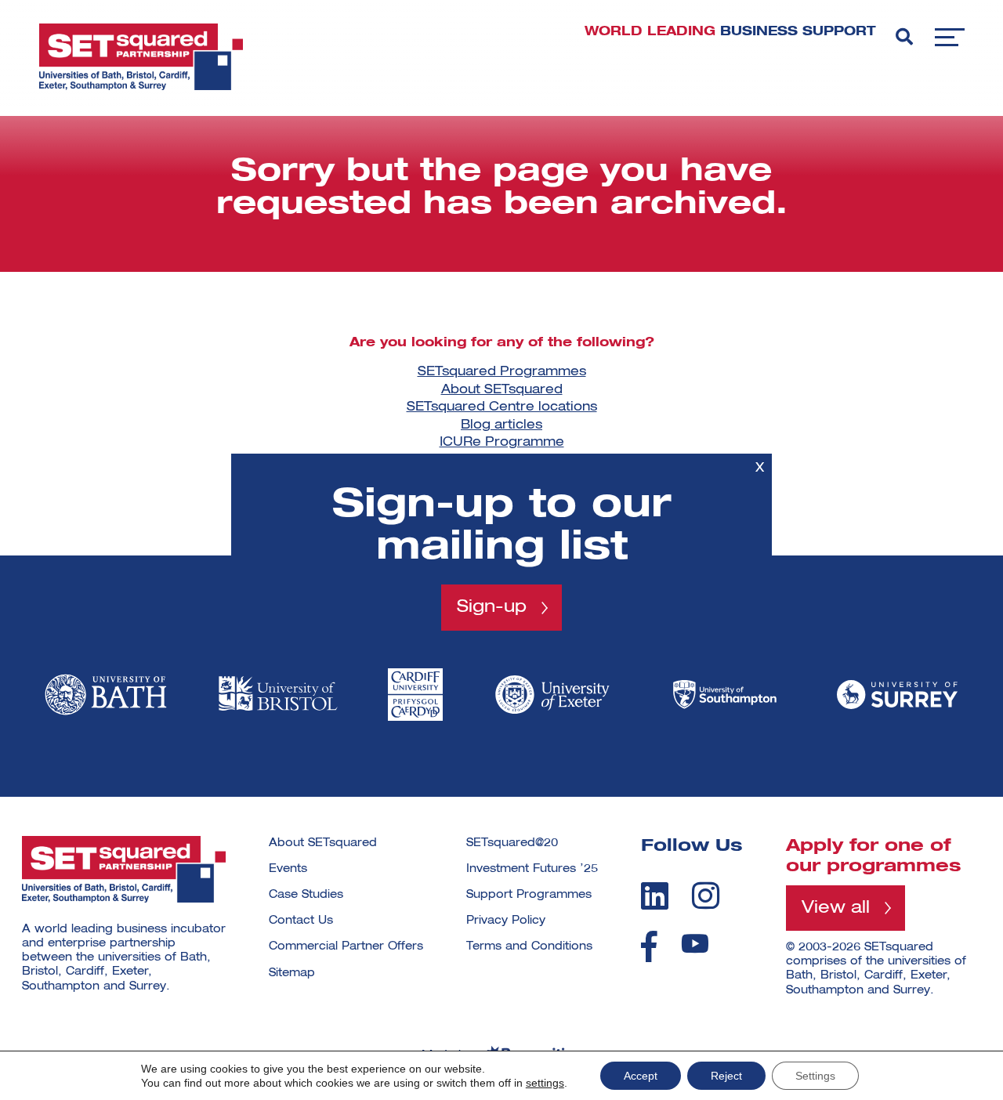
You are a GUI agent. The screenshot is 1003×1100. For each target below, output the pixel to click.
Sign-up (492, 607)
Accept (640, 1075)
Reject (726, 1075)
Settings (815, 1075)
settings (545, 1082)
